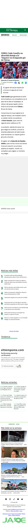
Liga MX (13, 208)
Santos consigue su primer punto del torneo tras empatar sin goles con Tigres (20, 389)
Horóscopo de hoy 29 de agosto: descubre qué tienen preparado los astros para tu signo (16, 303)
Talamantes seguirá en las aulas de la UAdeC (15, 297)
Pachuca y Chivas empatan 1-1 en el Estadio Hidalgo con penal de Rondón (15, 318)
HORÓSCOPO (12, 424)
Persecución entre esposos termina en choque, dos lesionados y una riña (13, 492)
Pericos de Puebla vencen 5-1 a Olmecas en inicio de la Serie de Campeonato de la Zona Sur (6, 398)
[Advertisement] (14, 14)
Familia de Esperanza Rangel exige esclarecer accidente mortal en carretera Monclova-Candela (13, 460)
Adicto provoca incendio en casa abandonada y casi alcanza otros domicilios (16, 308)
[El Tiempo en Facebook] (7, 499)
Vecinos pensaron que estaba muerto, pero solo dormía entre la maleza (15, 288)
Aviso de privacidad (16, 514)
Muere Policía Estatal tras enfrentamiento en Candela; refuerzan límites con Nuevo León (14, 444)
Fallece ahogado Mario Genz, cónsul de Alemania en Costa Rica (6, 405)
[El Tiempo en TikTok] (15, 499)
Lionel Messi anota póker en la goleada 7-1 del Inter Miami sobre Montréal (20, 406)
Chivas (8, 208)
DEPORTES (5, 35)
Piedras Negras (23, 35)
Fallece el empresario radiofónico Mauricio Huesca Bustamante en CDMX (15, 293)
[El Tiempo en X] (22, 499)
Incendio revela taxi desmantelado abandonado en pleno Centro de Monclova (15, 276)
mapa (21, 511)
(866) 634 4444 (15, 511)
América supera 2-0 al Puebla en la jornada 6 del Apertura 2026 (20, 396)
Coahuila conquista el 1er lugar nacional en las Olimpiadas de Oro (6, 388)
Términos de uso (7, 514)
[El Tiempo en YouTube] (19, 499)
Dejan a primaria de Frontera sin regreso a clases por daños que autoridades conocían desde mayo (15, 282)
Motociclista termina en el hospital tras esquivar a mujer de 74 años (14, 313)
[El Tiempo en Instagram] (11, 499)
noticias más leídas (14, 331)
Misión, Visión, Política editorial (16, 514)
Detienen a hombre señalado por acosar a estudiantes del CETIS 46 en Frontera (12, 476)
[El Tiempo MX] (12, 31)
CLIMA (17, 424)
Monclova (14, 35)
